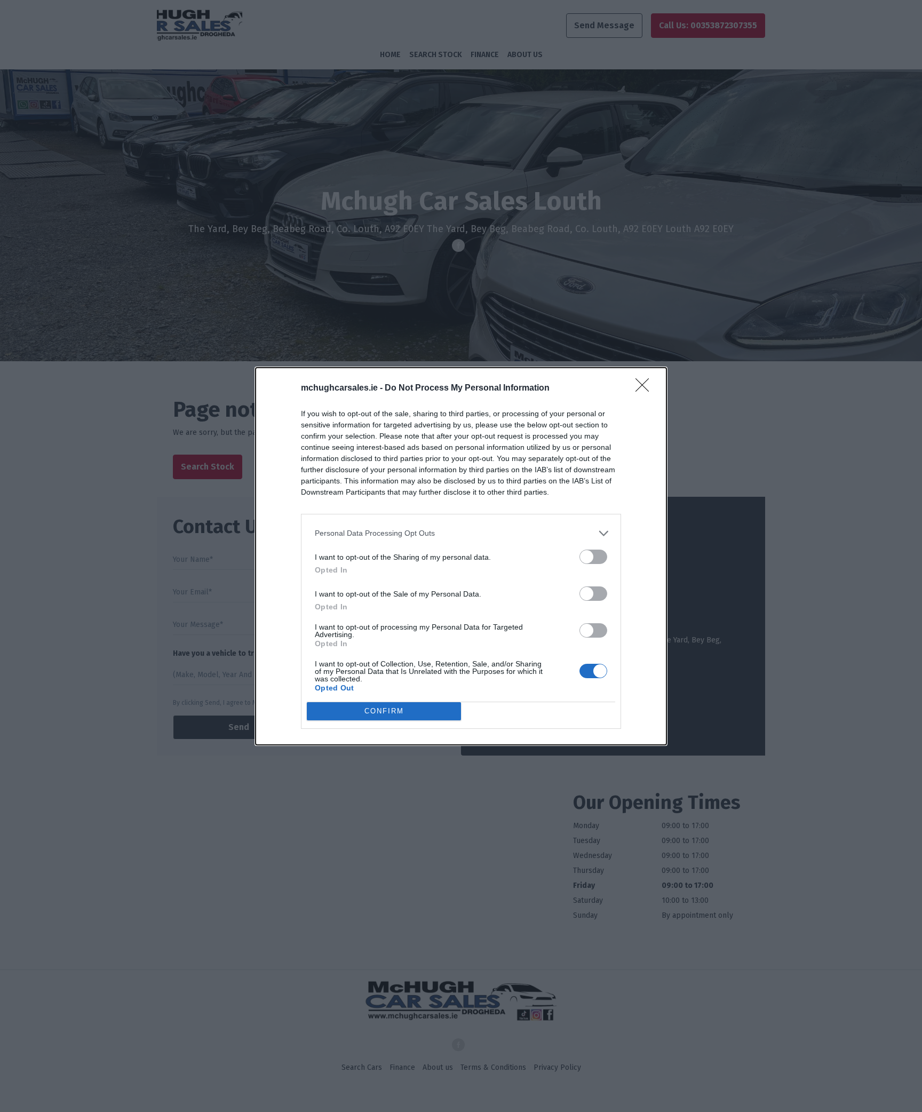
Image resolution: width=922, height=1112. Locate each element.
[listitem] (461, 533)
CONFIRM (384, 711)
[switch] (593, 557)
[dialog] (461, 556)
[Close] (645, 388)
